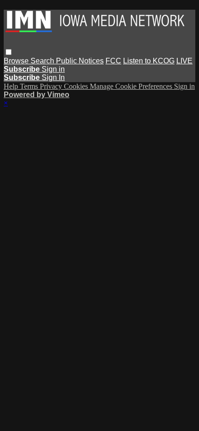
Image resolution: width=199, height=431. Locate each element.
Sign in (53, 69)
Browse (17, 61)
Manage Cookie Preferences (132, 86)
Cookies (77, 86)
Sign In (53, 77)
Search (43, 61)
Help (12, 86)
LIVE (184, 61)
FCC (113, 61)
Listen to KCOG (148, 61)
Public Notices (80, 61)
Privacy (52, 86)
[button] (9, 52)
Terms (30, 86)
